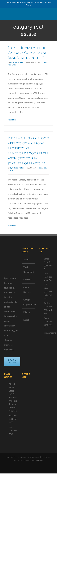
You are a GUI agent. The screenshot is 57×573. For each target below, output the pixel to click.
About (26, 259)
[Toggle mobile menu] (52, 15)
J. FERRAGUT (38, 461)
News (45, 62)
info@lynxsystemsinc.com (48, 333)
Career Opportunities (28, 302)
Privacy (26, 312)
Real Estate (12, 65)
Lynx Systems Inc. (17, 62)
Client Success (27, 289)
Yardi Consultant (28, 269)
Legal (26, 320)
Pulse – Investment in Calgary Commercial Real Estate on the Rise (28, 53)
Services (27, 279)
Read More (12, 120)
